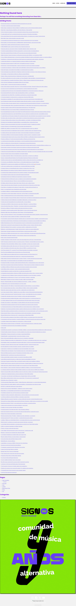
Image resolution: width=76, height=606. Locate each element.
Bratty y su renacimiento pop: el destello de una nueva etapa (13, 189)
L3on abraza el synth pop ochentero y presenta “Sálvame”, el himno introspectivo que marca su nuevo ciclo (23, 319)
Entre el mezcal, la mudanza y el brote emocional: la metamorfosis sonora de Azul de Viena (19, 32)
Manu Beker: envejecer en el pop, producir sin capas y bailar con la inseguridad (17, 279)
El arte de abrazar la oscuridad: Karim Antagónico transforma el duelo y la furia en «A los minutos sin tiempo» (23, 71)
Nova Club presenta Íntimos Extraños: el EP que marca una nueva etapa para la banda (18, 53)
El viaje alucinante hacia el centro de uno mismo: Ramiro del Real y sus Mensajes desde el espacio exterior (23, 136)
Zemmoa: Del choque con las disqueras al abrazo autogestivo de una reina (16, 23)
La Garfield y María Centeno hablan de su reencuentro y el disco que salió (16, 321)
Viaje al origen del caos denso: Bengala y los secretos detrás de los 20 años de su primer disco (20, 185)
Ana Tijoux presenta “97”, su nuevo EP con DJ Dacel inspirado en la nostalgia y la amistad (19, 250)
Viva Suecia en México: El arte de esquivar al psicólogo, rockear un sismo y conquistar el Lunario (20, 134)
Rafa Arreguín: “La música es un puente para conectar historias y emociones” (17, 422)
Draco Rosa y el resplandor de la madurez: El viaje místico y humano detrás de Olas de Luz (19, 187)
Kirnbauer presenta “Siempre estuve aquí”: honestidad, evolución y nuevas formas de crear (20, 344)
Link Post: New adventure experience (9, 472)
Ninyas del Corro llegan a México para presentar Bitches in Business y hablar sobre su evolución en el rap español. (24, 401)
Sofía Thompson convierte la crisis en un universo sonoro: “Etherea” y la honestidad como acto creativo (22, 241)
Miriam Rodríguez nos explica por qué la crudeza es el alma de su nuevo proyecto (17, 170)
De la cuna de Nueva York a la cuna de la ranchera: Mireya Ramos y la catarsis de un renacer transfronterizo (23, 36)
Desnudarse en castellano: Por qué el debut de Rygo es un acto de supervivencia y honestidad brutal (21, 99)
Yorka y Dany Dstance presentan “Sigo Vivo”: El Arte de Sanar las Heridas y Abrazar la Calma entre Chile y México (24, 86)
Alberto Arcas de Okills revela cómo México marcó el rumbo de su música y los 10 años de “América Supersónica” (24, 371)
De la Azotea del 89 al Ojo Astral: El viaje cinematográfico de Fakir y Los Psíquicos (17, 92)
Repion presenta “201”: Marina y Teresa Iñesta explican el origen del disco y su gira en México (20, 285)
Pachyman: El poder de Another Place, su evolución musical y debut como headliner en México (20, 361)
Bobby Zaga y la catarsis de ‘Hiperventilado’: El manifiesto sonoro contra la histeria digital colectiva (21, 27)
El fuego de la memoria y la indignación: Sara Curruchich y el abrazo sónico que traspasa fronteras (21, 130)
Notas (57, 3)
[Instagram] (32, 597)
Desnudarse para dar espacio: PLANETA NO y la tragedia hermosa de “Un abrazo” (17, 63)
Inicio (54, 3)
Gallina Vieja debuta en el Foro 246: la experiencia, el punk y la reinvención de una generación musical (21, 222)
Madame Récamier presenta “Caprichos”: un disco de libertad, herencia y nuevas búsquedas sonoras (21, 399)
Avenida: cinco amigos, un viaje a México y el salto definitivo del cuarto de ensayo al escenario (20, 302)
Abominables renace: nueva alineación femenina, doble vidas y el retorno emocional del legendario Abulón (23, 342)
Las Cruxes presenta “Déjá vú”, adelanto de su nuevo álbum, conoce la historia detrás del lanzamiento (22, 292)
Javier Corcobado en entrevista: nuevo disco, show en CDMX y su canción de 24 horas (18, 248)
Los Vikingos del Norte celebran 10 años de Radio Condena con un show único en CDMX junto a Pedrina (22, 369)
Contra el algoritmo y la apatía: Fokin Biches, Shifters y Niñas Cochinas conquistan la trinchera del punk (22, 80)
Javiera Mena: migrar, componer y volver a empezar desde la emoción (15, 269)
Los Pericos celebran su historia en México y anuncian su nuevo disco (15, 396)
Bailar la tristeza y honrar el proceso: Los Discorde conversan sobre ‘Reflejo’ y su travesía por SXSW (21, 55)
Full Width (5, 481)
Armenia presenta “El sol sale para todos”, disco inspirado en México (15, 409)
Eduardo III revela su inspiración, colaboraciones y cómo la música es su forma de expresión (20, 394)
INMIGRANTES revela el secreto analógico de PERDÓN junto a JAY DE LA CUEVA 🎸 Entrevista (20, 164)
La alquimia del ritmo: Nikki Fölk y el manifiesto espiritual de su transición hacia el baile (19, 94)
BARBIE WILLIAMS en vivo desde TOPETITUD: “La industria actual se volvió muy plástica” (19, 128)
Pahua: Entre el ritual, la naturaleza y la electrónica (11, 413)
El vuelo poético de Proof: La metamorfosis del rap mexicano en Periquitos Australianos (19, 34)
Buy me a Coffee (71, 3)
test (3, 491)
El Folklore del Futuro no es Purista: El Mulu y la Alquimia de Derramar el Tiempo (17, 109)
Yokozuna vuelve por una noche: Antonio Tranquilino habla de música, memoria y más (18, 48)
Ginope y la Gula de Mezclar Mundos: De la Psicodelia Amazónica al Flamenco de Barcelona (19, 157)
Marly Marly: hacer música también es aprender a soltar (12, 38)
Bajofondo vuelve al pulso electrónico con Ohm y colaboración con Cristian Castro (18, 289)
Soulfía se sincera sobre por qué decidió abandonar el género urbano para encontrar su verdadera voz (22, 159)
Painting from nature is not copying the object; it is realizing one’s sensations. (17, 468)
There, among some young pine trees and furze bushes (12, 453)
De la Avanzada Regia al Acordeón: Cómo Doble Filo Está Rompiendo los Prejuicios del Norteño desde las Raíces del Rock (26, 111)
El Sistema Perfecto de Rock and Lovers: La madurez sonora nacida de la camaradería (18, 178)
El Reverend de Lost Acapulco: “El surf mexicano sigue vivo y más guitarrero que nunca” (19, 350)
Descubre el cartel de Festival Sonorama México (11, 445)
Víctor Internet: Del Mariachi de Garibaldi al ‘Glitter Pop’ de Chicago (15, 82)
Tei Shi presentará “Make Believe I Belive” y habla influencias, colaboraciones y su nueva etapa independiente (23, 382)
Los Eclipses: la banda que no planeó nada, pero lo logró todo (13, 434)
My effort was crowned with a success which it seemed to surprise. (15, 461)
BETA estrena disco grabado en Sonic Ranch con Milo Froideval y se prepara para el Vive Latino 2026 (22, 317)
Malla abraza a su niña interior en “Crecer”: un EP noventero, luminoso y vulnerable (18, 277)
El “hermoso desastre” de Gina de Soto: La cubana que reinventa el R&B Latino (17, 97)
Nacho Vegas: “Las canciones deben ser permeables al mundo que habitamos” (17, 260)
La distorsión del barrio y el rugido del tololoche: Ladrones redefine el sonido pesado (18, 61)
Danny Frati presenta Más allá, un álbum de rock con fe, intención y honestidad (17, 338)
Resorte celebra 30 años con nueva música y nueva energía (13, 436)
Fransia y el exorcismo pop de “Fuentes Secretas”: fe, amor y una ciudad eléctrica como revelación (21, 294)
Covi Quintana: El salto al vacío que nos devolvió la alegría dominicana (15, 174)
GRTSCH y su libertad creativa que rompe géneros (11, 386)
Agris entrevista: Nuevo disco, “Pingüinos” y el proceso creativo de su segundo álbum (18, 206)
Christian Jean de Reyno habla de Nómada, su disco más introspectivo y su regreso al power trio (21, 298)
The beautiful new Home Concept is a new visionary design (13, 470)
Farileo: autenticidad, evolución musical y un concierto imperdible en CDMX (16, 357)
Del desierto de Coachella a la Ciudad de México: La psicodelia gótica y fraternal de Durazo (19, 122)
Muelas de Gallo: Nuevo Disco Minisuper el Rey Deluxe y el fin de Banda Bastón (17, 212)
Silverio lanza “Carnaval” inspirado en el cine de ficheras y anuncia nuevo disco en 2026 (18, 231)
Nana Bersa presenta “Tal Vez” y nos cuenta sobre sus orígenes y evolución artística (18, 403)
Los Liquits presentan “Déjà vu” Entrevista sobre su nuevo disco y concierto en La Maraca (19, 155)
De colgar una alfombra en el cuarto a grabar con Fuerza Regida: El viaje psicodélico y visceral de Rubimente (23, 78)
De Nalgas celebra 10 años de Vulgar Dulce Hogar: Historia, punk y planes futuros (17, 183)
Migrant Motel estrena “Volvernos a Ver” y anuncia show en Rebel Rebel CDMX (17, 315)
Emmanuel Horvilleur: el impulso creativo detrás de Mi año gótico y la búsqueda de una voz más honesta (22, 262)
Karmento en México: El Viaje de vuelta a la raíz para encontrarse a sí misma (16, 208)
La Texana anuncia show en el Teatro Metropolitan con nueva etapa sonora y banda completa (20, 306)
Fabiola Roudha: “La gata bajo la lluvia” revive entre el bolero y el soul (15, 336)
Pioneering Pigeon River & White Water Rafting (11, 455)
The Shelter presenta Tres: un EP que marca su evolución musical (14, 392)
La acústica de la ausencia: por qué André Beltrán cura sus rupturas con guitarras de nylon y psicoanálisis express (24, 113)
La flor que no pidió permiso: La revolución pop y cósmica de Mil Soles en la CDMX (18, 166)
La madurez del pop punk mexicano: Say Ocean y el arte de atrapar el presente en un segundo (20, 132)
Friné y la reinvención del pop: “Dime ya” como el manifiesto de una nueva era (17, 180)
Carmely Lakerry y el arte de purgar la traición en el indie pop (13, 84)
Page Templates (5, 480)
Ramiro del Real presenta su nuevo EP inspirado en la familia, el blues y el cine (17, 352)
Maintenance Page (6, 488)
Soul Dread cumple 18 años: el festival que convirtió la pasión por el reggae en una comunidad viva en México (23, 220)
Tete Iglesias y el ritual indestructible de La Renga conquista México (15, 73)
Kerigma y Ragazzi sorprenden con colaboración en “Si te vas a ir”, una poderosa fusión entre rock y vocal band (24, 340)
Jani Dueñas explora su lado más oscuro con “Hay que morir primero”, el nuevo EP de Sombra (20, 245)
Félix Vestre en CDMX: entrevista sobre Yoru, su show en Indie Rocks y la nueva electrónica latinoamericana (23, 233)
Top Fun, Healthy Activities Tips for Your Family (11, 459)
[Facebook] (36, 597)
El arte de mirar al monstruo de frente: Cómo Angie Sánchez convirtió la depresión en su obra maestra (22, 149)
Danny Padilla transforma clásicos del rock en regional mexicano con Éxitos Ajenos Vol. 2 (19, 254)
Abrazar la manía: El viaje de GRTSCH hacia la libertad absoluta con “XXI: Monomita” (18, 107)
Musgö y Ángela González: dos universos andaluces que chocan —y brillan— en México (18, 281)
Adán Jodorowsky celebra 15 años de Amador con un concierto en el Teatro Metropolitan (19, 365)
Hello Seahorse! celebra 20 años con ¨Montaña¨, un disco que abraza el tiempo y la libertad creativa (21, 323)
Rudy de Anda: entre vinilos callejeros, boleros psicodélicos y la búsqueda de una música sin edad (21, 384)
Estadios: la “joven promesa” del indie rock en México (12, 407)
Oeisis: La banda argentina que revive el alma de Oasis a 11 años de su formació (17, 195)
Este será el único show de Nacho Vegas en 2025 (11, 438)
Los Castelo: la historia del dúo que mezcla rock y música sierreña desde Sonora (17, 256)
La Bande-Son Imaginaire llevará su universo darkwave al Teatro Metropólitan (17, 373)
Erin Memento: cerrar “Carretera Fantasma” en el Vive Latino (13, 283)
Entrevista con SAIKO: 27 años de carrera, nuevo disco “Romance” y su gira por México (19, 204)
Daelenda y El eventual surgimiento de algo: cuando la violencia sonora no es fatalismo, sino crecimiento (22, 308)
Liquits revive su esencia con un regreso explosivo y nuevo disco (14, 405)
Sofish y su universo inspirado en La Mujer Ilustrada (11, 426)
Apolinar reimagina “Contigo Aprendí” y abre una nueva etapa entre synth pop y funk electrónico (21, 239)
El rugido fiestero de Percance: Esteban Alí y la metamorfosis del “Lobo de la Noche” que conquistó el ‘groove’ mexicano (25, 115)
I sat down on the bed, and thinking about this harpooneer (13, 464)
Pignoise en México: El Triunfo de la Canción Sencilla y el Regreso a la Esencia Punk (18, 138)
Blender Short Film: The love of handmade (9, 451)
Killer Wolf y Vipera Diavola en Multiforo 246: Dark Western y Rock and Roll (16, 29)
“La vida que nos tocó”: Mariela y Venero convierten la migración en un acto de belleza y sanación (21, 275)
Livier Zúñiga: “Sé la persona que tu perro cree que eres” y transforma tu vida (17, 430)
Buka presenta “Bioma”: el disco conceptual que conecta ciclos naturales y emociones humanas (20, 313)
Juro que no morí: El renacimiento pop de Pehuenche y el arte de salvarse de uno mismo (19, 88)
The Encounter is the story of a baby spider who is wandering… (14, 466)
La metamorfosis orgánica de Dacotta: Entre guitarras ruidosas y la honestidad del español (20, 172)
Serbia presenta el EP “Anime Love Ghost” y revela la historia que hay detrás (17, 417)
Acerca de (62, 3)
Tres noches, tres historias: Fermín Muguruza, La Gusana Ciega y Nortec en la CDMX (18, 376)
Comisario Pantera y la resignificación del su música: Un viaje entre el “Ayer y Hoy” (18, 168)
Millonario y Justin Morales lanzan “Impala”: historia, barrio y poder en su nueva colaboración (20, 229)
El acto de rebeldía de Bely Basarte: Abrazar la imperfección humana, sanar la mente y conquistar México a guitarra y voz (26, 145)
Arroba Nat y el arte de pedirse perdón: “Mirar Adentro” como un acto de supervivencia (19, 210)
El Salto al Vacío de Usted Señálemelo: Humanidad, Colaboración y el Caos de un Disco (18, 199)
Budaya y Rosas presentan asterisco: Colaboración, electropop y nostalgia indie (17, 76)
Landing (4, 486)
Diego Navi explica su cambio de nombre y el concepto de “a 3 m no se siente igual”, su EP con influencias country (24, 310)
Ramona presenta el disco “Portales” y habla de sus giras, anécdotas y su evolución (18, 415)
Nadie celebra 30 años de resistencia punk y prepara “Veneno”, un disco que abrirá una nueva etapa (21, 258)
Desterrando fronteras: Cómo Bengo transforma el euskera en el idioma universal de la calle (20, 147)
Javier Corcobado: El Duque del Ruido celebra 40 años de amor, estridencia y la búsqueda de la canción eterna (23, 197)
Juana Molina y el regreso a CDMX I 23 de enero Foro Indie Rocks (14, 443)
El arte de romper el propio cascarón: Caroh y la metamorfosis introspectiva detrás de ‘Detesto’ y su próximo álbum (25, 103)
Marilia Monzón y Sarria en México (8, 441)
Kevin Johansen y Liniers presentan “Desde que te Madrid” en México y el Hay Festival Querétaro (21, 367)
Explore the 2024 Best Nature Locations (9, 449)
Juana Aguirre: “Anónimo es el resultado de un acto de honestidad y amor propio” (17, 348)
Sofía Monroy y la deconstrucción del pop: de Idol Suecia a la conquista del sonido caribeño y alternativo (22, 59)
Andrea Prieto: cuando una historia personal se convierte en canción (15, 44)
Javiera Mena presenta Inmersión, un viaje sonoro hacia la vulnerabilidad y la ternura (18, 359)
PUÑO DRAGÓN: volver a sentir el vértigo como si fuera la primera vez (15, 46)
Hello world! (3, 327)
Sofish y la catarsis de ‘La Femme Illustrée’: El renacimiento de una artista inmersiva (18, 143)
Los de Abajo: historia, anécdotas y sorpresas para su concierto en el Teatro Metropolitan (19, 424)
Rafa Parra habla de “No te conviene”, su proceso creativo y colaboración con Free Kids (19, 227)
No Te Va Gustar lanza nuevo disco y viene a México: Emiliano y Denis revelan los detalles (19, 287)
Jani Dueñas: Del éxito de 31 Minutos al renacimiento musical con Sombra (16, 176)
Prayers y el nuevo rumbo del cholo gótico (9, 428)
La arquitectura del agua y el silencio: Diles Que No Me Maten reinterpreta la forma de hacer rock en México (23, 67)
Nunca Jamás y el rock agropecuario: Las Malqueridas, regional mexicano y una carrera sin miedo (21, 42)
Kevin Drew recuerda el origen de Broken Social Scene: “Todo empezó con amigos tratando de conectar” (22, 264)
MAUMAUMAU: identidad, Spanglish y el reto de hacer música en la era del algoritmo (18, 235)
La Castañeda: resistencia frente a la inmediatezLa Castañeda (13, 325)
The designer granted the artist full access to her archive (13, 447)
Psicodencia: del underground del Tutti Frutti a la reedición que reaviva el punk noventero (19, 304)
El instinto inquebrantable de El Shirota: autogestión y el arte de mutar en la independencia (20, 50)
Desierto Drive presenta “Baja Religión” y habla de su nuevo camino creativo (16, 388)
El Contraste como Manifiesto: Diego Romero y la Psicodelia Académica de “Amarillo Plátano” (20, 162)
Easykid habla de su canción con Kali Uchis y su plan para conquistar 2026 (16, 271)
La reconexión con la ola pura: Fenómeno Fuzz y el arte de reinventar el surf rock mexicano (19, 40)
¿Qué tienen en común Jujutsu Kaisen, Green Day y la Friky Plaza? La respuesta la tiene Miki (20, 193)
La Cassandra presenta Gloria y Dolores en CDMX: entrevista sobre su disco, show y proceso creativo (22, 273)
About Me (4, 483)
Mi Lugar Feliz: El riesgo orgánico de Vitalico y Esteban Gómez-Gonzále (15, 216)
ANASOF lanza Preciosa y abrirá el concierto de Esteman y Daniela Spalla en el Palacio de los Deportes (22, 363)
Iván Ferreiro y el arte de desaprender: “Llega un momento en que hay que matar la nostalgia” (20, 65)
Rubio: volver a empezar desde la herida (9, 237)
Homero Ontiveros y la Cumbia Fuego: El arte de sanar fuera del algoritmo (16, 126)
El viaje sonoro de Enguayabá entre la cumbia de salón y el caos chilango (16, 201)
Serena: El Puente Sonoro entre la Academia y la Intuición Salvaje (14, 153)
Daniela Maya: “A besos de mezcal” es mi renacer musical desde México (15, 334)
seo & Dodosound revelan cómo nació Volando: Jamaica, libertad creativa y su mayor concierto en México (22, 101)
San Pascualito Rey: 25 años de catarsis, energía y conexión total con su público (17, 346)
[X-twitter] (40, 597)
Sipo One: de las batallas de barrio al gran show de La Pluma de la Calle (15, 252)
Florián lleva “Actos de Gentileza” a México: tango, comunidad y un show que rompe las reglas (20, 243)
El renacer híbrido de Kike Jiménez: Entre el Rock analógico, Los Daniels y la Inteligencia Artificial (21, 120)
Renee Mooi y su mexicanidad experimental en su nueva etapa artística (15, 390)
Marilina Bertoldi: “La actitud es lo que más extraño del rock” (13, 355)
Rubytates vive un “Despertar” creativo (9, 380)
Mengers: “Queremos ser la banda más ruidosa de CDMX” (13, 432)
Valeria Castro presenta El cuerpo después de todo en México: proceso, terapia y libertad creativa (21, 225)
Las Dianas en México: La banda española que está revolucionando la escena (16, 191)
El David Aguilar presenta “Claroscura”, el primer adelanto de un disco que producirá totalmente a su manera (23, 331)
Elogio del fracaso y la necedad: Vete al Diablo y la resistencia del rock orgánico (17, 69)
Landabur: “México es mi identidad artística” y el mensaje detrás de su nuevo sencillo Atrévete (20, 420)
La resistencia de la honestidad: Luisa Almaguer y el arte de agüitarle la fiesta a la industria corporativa (22, 141)
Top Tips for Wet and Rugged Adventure (9, 457)
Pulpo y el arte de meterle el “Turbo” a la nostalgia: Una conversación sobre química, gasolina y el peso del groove (24, 214)
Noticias (4, 497)
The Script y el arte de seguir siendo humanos (10, 25)
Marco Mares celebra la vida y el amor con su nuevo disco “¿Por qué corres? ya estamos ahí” (20, 378)
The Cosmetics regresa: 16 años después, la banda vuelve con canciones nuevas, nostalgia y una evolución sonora (24, 218)
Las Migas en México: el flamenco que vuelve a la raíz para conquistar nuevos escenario (19, 266)
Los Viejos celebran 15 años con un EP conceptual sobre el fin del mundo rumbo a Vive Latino (20, 300)
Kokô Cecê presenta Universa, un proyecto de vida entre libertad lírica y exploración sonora (20, 411)
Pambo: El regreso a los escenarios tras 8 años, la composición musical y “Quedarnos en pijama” (20, 124)
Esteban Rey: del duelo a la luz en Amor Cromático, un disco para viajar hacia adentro (18, 296)
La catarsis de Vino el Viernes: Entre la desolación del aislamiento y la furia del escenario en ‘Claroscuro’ (22, 90)
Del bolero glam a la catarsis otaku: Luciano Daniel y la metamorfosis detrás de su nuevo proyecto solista (22, 118)
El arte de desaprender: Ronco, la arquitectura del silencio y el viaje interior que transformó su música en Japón (24, 105)
